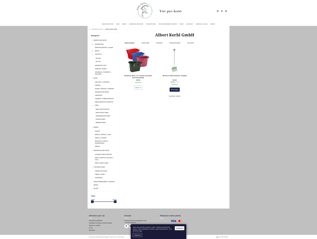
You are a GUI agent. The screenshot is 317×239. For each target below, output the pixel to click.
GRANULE (98, 54)
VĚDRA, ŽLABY (100, 174)
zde (141, 231)
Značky (96, 188)
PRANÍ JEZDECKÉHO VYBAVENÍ (104, 181)
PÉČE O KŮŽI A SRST (102, 163)
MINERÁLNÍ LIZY (100, 65)
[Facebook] (126, 226)
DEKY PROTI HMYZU (102, 109)
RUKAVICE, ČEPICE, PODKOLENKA (101, 142)
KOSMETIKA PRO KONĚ (101, 150)
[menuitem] (108, 24)
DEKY (97, 105)
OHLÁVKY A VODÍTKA (102, 82)
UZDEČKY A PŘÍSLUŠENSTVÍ (104, 99)
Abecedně (190, 43)
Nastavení (137, 235)
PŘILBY (97, 146)
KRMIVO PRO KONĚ (100, 40)
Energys (98, 58)
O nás (91, 228)
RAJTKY (97, 131)
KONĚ (95, 78)
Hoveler (98, 61)
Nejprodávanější (174, 43)
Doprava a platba (94, 225)
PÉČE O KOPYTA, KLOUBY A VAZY (104, 159)
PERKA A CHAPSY (101, 138)
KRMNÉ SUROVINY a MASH (104, 47)
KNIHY (96, 185)
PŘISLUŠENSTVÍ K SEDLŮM (104, 102)
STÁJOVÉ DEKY (101, 119)
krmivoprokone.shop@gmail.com (135, 220)
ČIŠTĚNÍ (98, 85)
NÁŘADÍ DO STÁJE (101, 171)
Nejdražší (159, 43)
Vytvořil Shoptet (223, 237)
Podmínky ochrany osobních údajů (100, 223)
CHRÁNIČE (98, 95)
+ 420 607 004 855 (130, 222)
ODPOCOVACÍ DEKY (102, 112)
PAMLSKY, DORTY (101, 69)
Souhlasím (179, 228)
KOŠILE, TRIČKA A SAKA (103, 134)
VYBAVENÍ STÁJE (99, 167)
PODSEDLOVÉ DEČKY (102, 92)
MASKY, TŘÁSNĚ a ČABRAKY (104, 89)
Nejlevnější (145, 43)
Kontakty (92, 230)
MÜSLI (97, 51)
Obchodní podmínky (95, 220)
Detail (137, 87)
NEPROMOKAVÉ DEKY (103, 116)
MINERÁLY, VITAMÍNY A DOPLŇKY (103, 73)
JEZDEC (96, 127)
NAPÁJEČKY (99, 178)
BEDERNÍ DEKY (101, 122)
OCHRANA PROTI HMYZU (103, 154)
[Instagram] (130, 226)
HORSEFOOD (99, 44)
